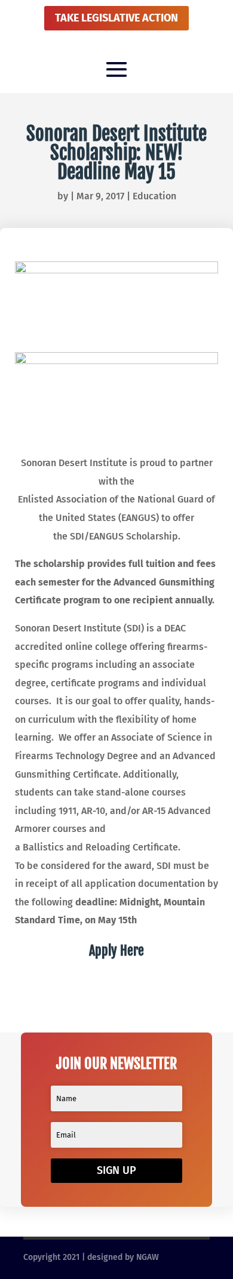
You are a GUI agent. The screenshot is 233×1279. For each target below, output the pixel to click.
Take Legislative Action (116, 17)
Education (154, 196)
